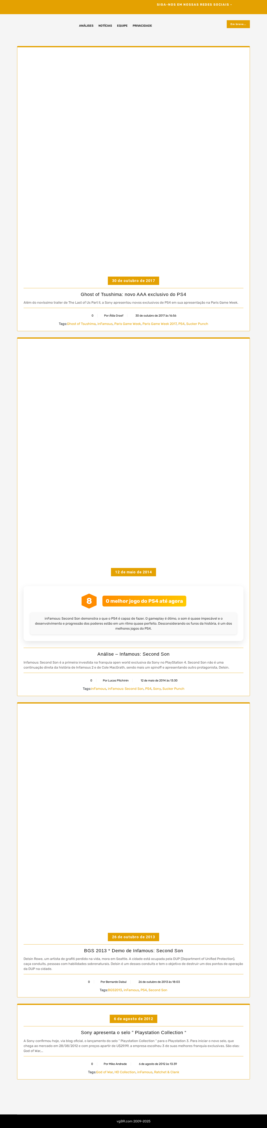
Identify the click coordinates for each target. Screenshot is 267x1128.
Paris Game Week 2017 (159, 324)
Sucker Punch (197, 324)
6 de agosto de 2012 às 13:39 (157, 1064)
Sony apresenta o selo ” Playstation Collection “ (133, 1032)
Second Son (158, 990)
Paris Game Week (127, 324)
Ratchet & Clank (166, 1072)
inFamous (105, 324)
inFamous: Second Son (126, 689)
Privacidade (142, 25)
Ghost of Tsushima (81, 324)
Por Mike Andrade (115, 1064)
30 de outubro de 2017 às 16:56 (155, 315)
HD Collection (125, 1072)
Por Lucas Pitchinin (115, 680)
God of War (104, 1072)
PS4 (181, 324)
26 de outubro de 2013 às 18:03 (159, 982)
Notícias (105, 25)
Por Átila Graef (113, 315)
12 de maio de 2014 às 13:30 (159, 680)
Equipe (122, 25)
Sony (157, 689)
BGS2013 (115, 990)
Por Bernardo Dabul (113, 982)
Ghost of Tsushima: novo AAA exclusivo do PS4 (133, 294)
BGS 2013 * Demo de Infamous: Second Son (133, 950)
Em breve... (238, 24)
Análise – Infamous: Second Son (133, 654)
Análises (86, 25)
